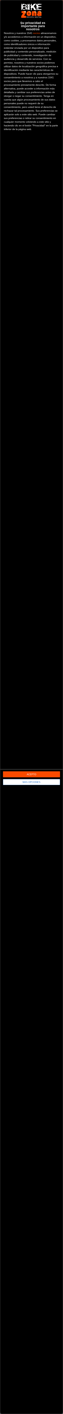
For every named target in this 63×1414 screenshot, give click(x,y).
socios (36, 33)
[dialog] (31, 707)
